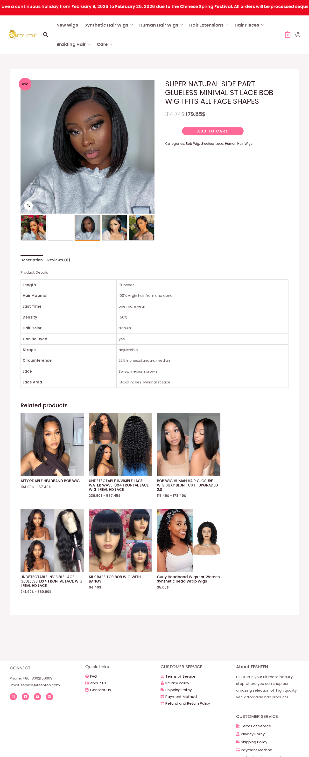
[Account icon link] (298, 34)
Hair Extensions (206, 25)
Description (32, 260)
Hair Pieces (247, 25)
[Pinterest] (49, 696)
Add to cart (212, 131)
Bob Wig (192, 143)
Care (102, 44)
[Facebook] (25, 696)
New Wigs (67, 25)
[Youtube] (37, 696)
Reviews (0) (58, 260)
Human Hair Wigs (158, 25)
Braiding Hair (71, 44)
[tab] (32, 260)
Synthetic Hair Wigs (106, 25)
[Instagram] (13, 696)
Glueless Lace (212, 143)
